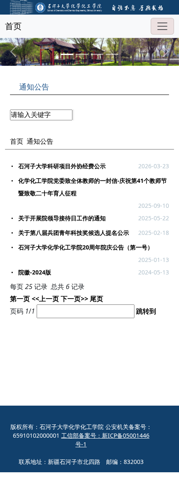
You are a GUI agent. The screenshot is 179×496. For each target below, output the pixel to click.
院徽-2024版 (34, 272)
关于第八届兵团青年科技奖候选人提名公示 (73, 233)
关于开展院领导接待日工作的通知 (62, 218)
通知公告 (40, 141)
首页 (13, 26)
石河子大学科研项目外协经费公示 (62, 166)
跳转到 (147, 311)
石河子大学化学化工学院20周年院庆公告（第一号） (85, 247)
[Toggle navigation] (162, 26)
